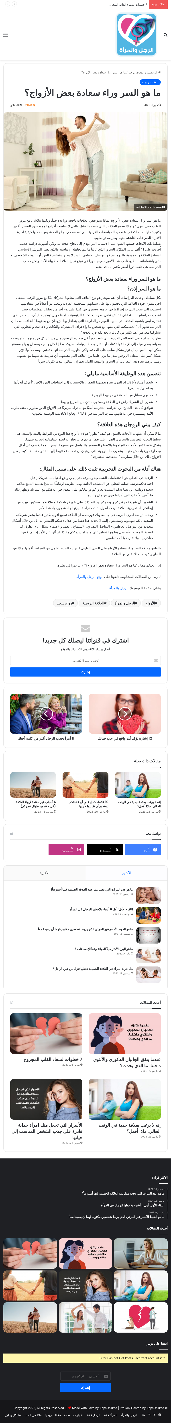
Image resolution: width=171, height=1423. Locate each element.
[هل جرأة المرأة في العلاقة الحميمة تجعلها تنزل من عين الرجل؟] (148, 974)
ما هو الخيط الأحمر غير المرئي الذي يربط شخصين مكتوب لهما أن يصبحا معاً (85, 929)
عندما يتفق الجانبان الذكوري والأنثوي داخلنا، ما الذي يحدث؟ (127, 1062)
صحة (67, 1415)
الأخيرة (44, 873)
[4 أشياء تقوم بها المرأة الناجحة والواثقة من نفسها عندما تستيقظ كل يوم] (141, 1253)
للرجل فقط (93, 1415)
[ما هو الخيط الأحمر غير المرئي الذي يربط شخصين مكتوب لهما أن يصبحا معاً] (148, 935)
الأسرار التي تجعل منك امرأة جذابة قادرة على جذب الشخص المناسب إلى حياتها (47, 1131)
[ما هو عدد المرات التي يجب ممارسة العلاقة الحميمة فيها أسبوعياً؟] (148, 895)
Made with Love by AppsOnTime (94, 1408)
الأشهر (126, 873)
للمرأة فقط (110, 1415)
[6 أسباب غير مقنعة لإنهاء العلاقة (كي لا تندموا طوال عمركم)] (33, 785)
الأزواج (150, 603)
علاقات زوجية (53, 1415)
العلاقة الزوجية (93, 603)
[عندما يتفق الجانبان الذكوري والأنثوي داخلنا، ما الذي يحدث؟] (125, 1033)
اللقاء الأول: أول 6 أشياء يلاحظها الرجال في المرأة (101, 909)
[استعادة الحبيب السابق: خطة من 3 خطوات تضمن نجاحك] (141, 1317)
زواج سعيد (64, 603)
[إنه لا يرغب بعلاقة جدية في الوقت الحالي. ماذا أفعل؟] (138, 785)
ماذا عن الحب (33, 1415)
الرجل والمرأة (118, 588)
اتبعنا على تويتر (157, 1343)
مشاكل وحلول (13, 1415)
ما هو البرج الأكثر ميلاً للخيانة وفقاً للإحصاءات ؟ (104, 949)
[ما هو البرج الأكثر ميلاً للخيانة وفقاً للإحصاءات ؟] (148, 955)
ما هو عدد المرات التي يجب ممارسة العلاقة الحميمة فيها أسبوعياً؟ (92, 889)
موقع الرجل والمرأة (89, 577)
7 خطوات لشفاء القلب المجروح (127, 4)
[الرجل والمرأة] (136, 34)
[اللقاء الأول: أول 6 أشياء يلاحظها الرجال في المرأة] (148, 915)
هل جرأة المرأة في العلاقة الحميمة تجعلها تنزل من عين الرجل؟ (93, 968)
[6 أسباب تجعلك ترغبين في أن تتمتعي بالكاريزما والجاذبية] (85, 1317)
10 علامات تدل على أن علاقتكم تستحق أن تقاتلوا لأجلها (88, 804)
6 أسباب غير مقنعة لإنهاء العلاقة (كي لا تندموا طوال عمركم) (36, 804)
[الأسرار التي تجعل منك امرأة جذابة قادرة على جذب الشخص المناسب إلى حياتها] (46, 1099)
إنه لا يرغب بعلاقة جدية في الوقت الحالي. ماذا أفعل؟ (139, 804)
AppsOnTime (155, 1408)
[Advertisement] (85, 93)
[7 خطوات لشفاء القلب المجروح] (46, 1033)
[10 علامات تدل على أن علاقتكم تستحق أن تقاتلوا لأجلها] (85, 785)
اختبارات (78, 1415)
